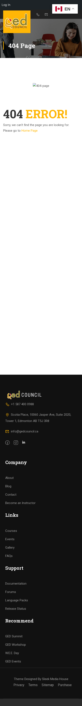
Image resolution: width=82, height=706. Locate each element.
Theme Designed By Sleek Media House (41, 679)
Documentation (15, 583)
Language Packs (16, 600)
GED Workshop (15, 645)
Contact (10, 494)
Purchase (65, 685)
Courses (11, 531)
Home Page (29, 130)
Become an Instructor (20, 503)
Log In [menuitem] (6, 4)
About (9, 478)
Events (10, 539)
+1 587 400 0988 (22, 404)
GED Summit (13, 636)
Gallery (10, 547)
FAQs (9, 556)
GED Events (13, 661)
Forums (10, 592)
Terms (33, 685)
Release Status (15, 609)
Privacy (18, 685)
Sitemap (48, 685)
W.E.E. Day (12, 653)
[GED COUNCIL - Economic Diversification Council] (16, 21)
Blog (8, 486)
